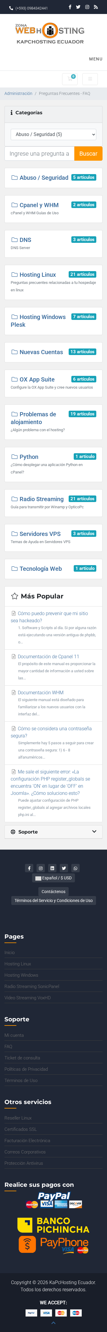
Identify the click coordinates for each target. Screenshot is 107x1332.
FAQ (8, 1046)
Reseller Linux (18, 1118)
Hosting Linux (17, 964)
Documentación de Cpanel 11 (56, 667)
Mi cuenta (14, 1035)
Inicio (9, 952)
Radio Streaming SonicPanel (31, 986)
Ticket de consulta (22, 1058)
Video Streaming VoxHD (27, 997)
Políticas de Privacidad (26, 1069)
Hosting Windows (21, 975)
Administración (18, 93)
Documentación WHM (51, 703)
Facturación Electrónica (27, 1140)
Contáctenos (53, 891)
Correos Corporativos (25, 1152)
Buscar (88, 153)
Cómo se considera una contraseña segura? (52, 742)
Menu (95, 59)
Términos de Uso (20, 1080)
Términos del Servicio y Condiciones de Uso (54, 900)
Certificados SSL (20, 1129)
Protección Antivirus (23, 1163)
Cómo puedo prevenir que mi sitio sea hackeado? (53, 627)
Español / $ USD (56, 878)
